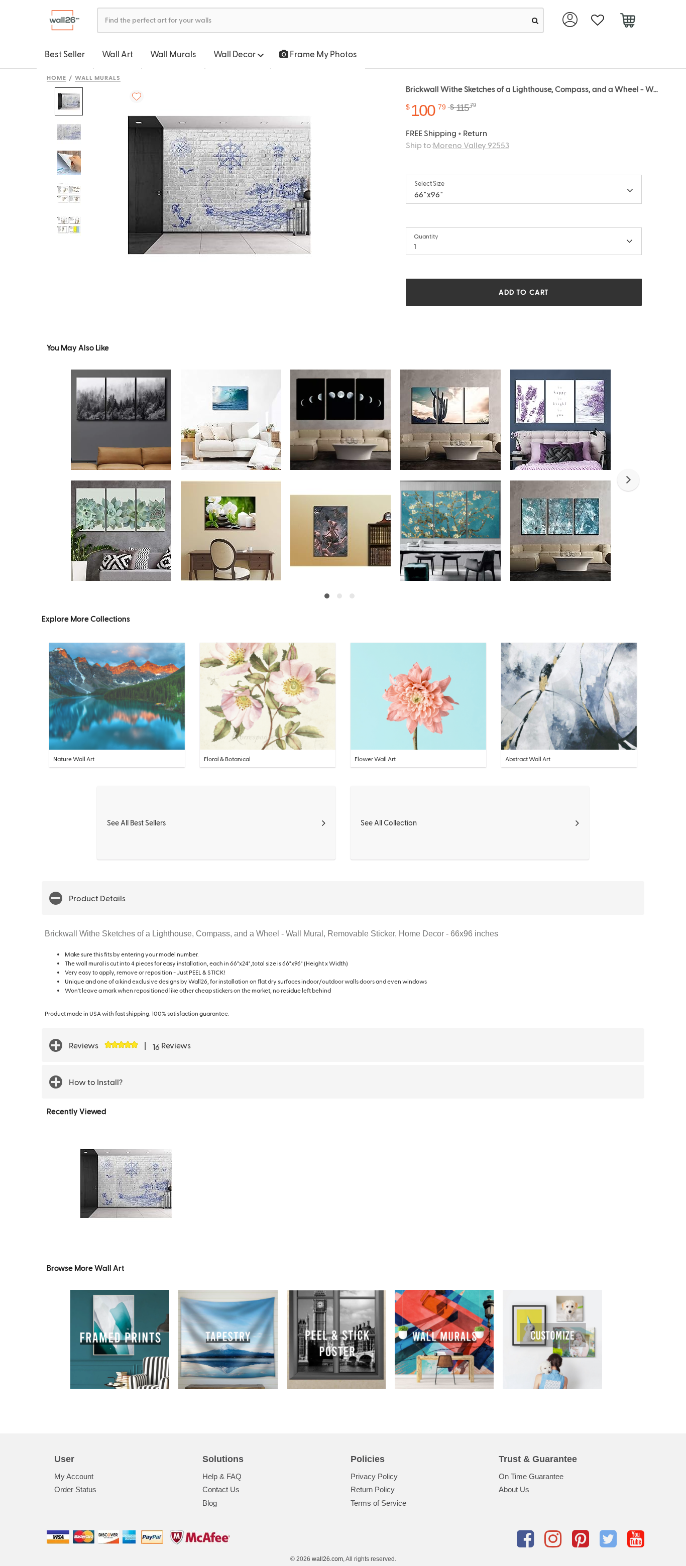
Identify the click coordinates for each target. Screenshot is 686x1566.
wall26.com (327, 1558)
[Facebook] (527, 1539)
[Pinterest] (582, 1539)
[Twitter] (610, 1539)
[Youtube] (635, 1539)
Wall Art (117, 54)
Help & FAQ (222, 1476)
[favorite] (597, 20)
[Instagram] (554, 1539)
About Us (514, 1489)
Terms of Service (378, 1503)
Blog (209, 1503)
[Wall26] (60, 20)
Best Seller (65, 54)
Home (56, 77)
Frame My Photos (322, 54)
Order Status (75, 1489)
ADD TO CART (524, 292)
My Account (73, 1476)
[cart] (627, 21)
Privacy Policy (374, 1476)
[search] (535, 20)
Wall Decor (235, 54)
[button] (628, 480)
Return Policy (373, 1489)
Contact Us (221, 1489)
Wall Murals (173, 54)
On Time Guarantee (531, 1476)
